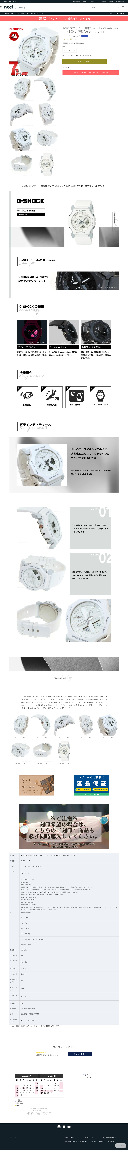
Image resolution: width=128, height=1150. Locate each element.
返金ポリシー (112, 1141)
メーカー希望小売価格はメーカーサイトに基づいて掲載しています (34, 1026)
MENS (116, 13)
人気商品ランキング (9, 13)
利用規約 (102, 1141)
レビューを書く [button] (80, 1054)
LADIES (122, 13)
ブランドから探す (34, 13)
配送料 (67, 43)
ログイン (85, 1)
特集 (17, 13)
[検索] (118, 7)
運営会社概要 (70, 1138)
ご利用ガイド (93, 1)
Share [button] (67, 67)
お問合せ (111, 1)
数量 (63, 46)
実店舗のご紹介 (120, 1)
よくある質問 (102, 1)
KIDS (111, 13)
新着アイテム (24, 13)
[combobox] (106, 7)
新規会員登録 (76, 1)
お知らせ (43, 13)
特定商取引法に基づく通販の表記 (76, 1141)
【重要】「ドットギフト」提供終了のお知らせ (64, 18)
